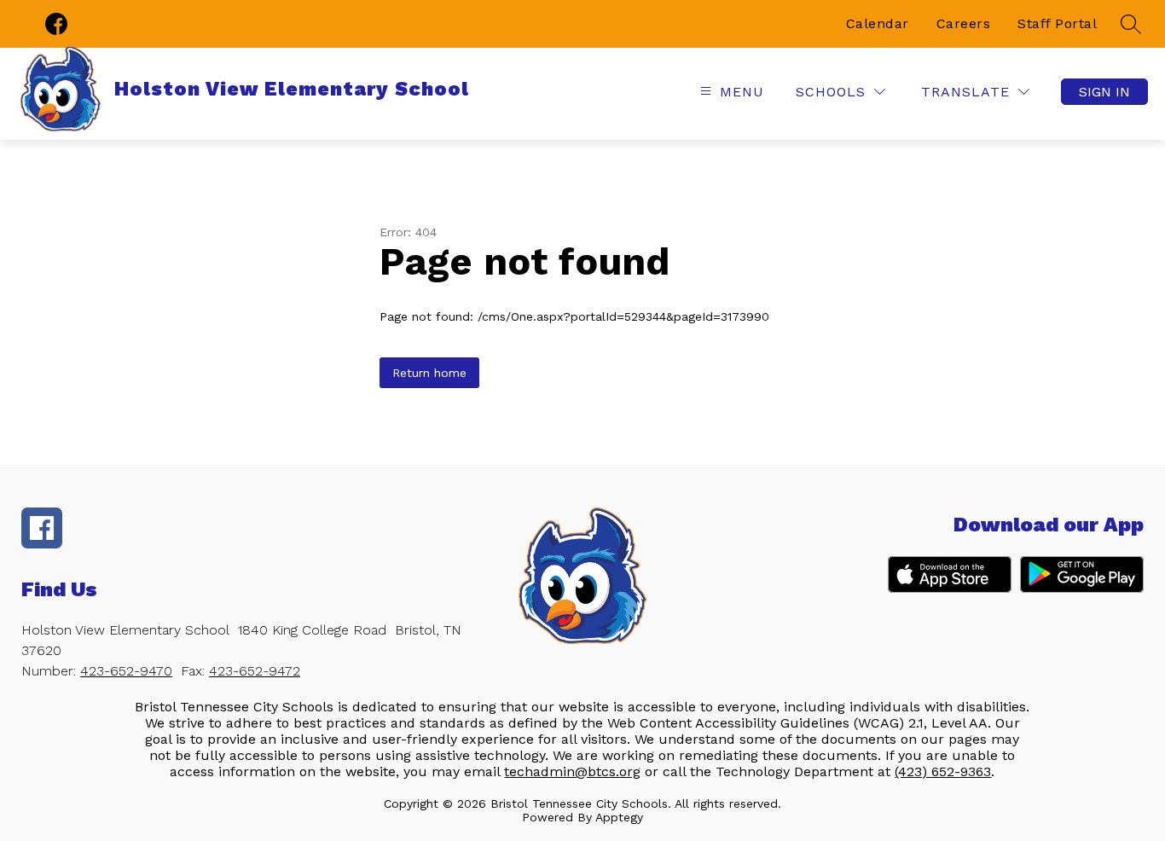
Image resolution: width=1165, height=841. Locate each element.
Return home (429, 373)
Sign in (1104, 92)
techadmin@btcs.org (572, 771)
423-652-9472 (254, 671)
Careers (963, 23)
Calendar (877, 23)
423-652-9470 (126, 671)
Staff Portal (1057, 23)
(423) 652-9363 (943, 771)
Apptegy (619, 817)
